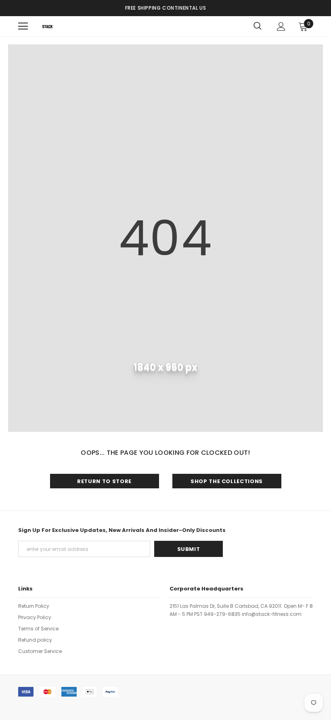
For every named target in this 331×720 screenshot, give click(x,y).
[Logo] (47, 26)
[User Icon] (281, 26)
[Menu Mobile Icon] (23, 26)
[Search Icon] (257, 26)
